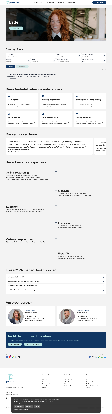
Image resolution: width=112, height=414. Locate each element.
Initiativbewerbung (70, 2)
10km (83, 61)
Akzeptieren (29, 406)
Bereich (58, 54)
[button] (39, 2)
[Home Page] (12, 2)
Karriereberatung (68, 385)
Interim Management (47, 385)
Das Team (88, 383)
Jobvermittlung (67, 378)
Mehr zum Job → (16, 28)
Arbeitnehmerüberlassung (70, 380)
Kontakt (88, 378)
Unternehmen (45, 378)
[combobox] (17, 56)
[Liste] (102, 70)
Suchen (11, 66)
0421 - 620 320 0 (10, 392)
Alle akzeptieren (18, 406)
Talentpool (44, 387)
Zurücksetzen (22, 66)
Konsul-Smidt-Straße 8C (11, 387)
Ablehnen (37, 406)
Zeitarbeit (44, 380)
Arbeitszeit (9, 59)
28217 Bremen (21, 387)
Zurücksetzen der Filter (16, 76)
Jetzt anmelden (15, 344)
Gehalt (33, 59)
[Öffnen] (79, 55)
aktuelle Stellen (99, 2)
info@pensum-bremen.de (12, 394)
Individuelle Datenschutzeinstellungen (21, 409)
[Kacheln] (105, 70)
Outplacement (45, 381)
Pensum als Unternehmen (92, 381)
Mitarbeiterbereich (90, 380)
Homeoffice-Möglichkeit (87, 54)
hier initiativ (13, 78)
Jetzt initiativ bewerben (33, 344)
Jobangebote (67, 381)
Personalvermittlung (47, 383)
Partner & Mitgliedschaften (92, 385)
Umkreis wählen (88, 59)
